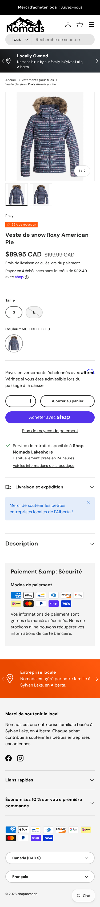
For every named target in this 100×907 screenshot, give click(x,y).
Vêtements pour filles (38, 80)
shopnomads (27, 894)
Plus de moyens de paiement (50, 431)
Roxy (9, 215)
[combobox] (50, 39)
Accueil (11, 80)
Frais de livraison (19, 262)
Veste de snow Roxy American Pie (30, 84)
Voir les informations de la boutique (43, 465)
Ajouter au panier (67, 401)
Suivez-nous (71, 7)
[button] (80, 24)
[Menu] (91, 24)
